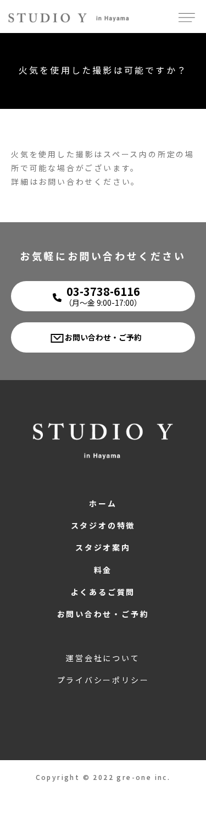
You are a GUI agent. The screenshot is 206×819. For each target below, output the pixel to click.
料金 (103, 569)
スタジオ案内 (103, 547)
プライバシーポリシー (103, 679)
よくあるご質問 (103, 591)
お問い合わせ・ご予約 (103, 337)
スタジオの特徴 (103, 525)
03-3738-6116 (103, 295)
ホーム (102, 503)
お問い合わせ (66, 181)
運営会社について (103, 657)
